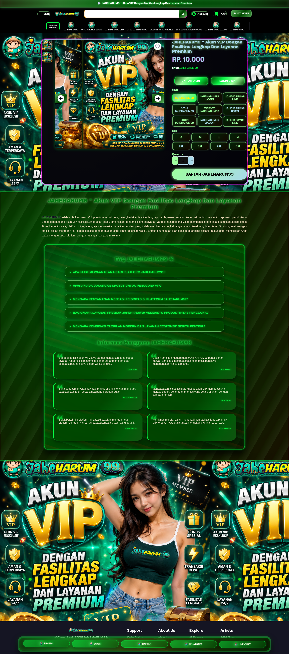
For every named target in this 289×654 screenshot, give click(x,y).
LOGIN (97, 643)
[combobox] (131, 14)
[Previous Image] (61, 98)
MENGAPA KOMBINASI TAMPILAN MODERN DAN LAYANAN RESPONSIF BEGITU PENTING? (139, 326)
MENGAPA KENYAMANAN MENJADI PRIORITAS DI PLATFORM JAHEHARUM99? (130, 299)
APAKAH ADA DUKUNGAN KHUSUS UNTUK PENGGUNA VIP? (117, 285)
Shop (47, 13)
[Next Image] (158, 98)
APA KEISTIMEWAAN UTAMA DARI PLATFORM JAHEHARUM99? (119, 272)
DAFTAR (146, 643)
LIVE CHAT (245, 643)
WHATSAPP (195, 643)
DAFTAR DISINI (191, 80)
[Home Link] (67, 14)
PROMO (48, 643)
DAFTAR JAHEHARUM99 (209, 174)
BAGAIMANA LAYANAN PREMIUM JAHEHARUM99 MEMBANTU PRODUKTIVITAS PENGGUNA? (141, 312)
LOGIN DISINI (227, 80)
